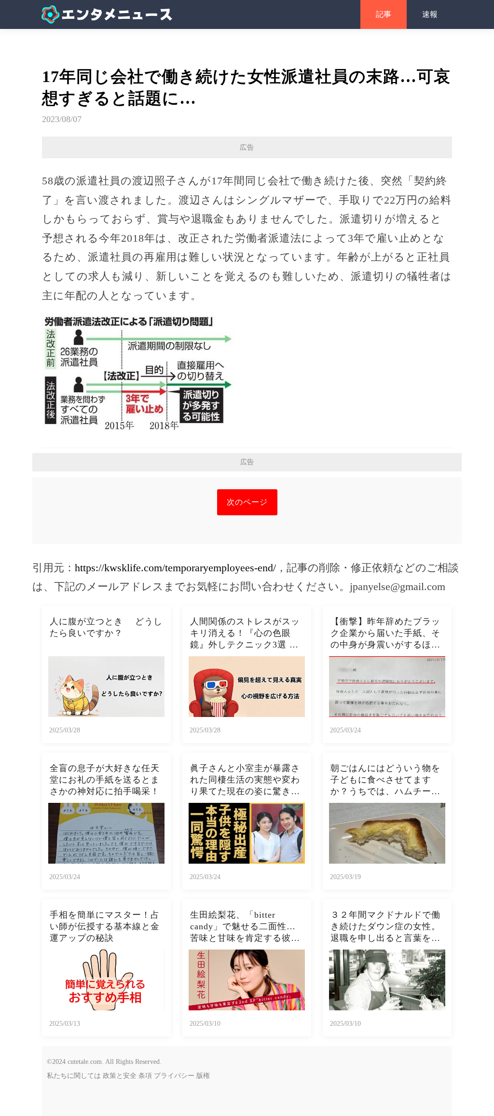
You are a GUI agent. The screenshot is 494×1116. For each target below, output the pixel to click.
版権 (203, 1075)
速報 (430, 14)
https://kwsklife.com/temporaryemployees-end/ (175, 568)
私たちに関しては (74, 1075)
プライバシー (174, 1075)
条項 (145, 1075)
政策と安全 (120, 1075)
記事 (383, 14)
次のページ (247, 502)
